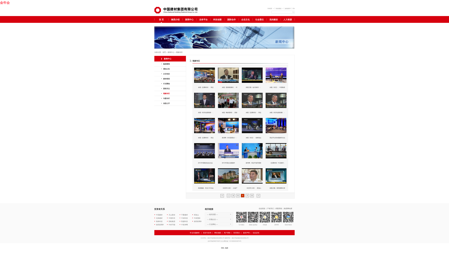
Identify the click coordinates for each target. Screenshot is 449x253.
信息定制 (256, 232)
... (228, 195)
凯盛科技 (184, 221)
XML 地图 (224, 248)
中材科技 (184, 218)
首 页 (161, 19)
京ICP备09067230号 (214, 241)
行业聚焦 (166, 83)
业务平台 (203, 19)
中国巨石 (172, 218)
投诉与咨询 (207, 232)
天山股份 (172, 215)
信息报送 (262, 208)
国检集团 (172, 221)
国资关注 (166, 88)
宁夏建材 (184, 215)
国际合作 (231, 19)
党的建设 (273, 19)
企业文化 (245, 19)
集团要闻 (166, 64)
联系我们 (237, 232)
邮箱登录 (288, 8)
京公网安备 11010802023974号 (231, 241)
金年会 (5, 2)
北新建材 (159, 218)
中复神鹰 (184, 224)
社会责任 (259, 19)
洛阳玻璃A (197, 221)
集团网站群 (288, 208)
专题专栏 (166, 98)
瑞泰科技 (159, 221)
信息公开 (166, 103)
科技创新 (217, 19)
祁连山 (196, 215)
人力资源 (287, 19)
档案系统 (279, 208)
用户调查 (227, 232)
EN (294, 8)
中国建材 (159, 215)
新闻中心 (189, 19)
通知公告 (166, 69)
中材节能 (172, 224)
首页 (164, 52)
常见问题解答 (195, 232)
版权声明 (246, 232)
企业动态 (166, 74)
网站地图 (217, 232)
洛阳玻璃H (160, 224)
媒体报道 (166, 78)
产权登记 (270, 208)
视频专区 (179, 52)
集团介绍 (175, 19)
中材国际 (197, 218)
